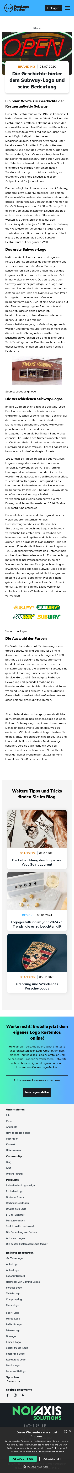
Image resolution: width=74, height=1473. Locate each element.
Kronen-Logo (13, 1342)
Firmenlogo (12, 1305)
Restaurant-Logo (15, 1359)
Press (9, 1121)
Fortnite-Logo (14, 1287)
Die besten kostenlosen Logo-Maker (26, 1244)
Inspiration (12, 1138)
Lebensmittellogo (16, 1371)
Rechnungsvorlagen (17, 1203)
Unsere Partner (14, 1173)
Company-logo (14, 1299)
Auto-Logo (12, 1264)
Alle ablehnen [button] (52, 1458)
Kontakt (10, 1144)
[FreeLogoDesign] (17, 8)
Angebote (11, 1127)
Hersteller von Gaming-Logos (23, 1281)
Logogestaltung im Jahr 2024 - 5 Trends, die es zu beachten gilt (37, 876)
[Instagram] (17, 1395)
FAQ (8, 1167)
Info (8, 1115)
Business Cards (15, 1197)
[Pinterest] (24, 1395)
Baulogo (11, 1336)
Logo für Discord (15, 1276)
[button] (37, 1467)
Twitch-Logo (13, 1293)
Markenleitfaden (15, 1220)
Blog (8, 1162)
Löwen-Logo (13, 1330)
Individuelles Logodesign (20, 1185)
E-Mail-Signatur (15, 1214)
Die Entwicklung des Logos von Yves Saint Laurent (37, 814)
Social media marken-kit (20, 1226)
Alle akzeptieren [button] (23, 1458)
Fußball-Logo (14, 1324)
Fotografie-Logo (15, 1353)
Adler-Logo (12, 1270)
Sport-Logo (12, 1312)
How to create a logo (18, 1132)
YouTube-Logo (14, 1258)
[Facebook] (9, 1395)
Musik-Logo (12, 1365)
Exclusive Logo (14, 1191)
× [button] (70, 1431)
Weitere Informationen (51, 1451)
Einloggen (53, 8)
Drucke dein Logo (16, 1208)
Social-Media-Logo (17, 1347)
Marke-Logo (13, 1318)
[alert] (37, 1450)
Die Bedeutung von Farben (21, 1232)
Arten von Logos (15, 1238)
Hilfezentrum (13, 1150)
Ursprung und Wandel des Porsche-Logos (37, 936)
